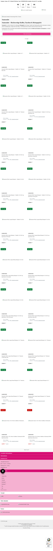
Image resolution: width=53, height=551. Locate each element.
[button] (49, 10)
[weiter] (30, 449)
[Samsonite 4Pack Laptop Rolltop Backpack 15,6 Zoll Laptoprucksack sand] (39, 219)
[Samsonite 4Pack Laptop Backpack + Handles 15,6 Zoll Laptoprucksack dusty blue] (13, 179)
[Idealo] (5, 512)
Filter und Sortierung (27, 33)
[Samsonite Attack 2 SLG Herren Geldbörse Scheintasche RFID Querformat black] (13, 420)
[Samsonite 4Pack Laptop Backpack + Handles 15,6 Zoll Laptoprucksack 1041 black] (13, 219)
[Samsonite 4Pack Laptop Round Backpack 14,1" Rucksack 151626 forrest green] (39, 340)
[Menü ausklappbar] (1, 10)
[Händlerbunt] (5, 504)
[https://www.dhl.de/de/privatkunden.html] (2, 496)
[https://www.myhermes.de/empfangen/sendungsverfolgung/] (20, 496)
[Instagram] (42, 518)
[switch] (48, 546)
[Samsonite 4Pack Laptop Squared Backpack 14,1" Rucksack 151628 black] (39, 380)
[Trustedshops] (23, 504)
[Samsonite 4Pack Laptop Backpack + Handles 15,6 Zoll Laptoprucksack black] (13, 139)
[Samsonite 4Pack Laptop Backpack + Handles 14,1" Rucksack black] (39, 53)
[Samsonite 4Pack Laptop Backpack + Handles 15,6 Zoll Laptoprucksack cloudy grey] (39, 139)
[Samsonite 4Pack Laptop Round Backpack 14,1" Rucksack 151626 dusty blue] (13, 340)
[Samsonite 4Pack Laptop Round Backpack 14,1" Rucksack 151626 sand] (13, 380)
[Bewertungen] (3, 73)
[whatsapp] (46, 518)
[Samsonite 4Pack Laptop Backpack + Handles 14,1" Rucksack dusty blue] (13, 53)
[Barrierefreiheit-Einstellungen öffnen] (3, 471)
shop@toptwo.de (4, 467)
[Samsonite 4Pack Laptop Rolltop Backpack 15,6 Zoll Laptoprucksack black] (39, 259)
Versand (34, 523)
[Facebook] (38, 518)
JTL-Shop (28, 527)
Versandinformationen (45, 526)
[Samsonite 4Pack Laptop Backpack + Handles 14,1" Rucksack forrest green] (13, 96)
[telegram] (50, 518)
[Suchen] (3, 10)
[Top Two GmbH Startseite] (26, 10)
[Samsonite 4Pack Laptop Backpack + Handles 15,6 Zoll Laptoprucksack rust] (39, 96)
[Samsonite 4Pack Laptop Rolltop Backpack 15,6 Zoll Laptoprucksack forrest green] (13, 259)
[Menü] (51, 538)
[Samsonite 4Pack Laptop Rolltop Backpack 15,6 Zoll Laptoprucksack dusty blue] (39, 300)
